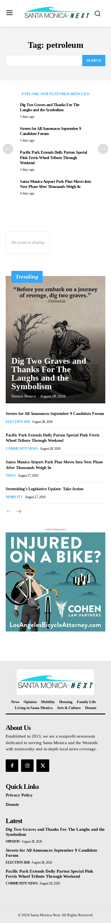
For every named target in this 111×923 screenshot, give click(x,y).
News (10, 475)
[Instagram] (27, 765)
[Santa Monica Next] (57, 13)
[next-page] (103, 149)
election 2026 (18, 422)
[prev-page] (8, 149)
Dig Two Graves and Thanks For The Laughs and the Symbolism (48, 373)
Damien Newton (23, 396)
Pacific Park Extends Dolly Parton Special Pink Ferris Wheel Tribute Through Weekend (53, 157)
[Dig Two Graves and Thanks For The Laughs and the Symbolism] (55, 339)
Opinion (13, 841)
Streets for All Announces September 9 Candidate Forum (55, 414)
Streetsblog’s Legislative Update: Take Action (44, 489)
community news (22, 449)
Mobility (14, 497)
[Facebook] (12, 765)
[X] (42, 765)
